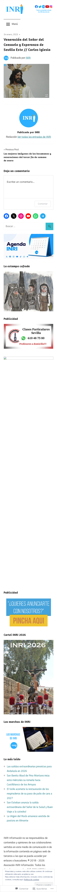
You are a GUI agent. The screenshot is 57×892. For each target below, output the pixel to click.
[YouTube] (28, 216)
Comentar (43, 203)
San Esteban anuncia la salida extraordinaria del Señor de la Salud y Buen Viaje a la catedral (30, 807)
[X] (13, 216)
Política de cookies (31, 879)
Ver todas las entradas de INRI (34, 137)
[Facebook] (6, 216)
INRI (28, 58)
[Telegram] (43, 216)
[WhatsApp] (35, 216)
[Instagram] (21, 216)
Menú (15, 24)
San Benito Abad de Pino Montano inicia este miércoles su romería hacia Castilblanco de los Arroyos (28, 780)
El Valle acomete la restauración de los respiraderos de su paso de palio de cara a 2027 (29, 793)
